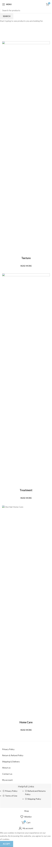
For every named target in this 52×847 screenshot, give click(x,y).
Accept (6, 844)
